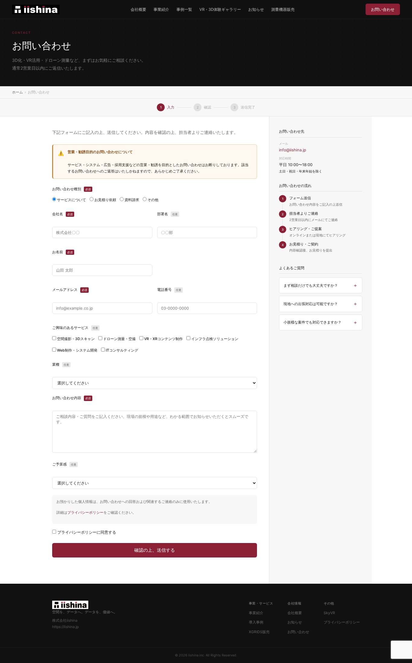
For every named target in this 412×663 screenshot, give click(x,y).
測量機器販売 (283, 9)
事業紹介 (161, 9)
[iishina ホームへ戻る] (36, 9)
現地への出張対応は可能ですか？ (311, 304)
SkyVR (329, 613)
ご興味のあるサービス (75, 327)
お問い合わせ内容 (71, 398)
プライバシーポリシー (85, 512)
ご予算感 (64, 464)
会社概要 (138, 9)
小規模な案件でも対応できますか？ (312, 322)
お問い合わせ (383, 9)
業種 (60, 364)
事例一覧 (184, 9)
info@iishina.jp (292, 149)
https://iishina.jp (65, 626)
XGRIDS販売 (259, 632)
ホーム (17, 92)
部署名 (167, 214)
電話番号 (169, 289)
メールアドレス (69, 289)
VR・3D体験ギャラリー (220, 9)
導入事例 (256, 622)
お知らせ (256, 9)
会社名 (62, 214)
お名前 (62, 252)
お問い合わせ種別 (71, 189)
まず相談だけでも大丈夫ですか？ (311, 285)
